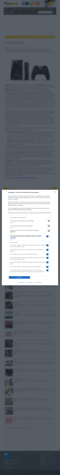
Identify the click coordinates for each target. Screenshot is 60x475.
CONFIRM (19, 277)
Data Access (30, 282)
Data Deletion (22, 282)
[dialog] (30, 237)
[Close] (55, 192)
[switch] (48, 221)
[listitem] (30, 217)
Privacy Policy (38, 282)
